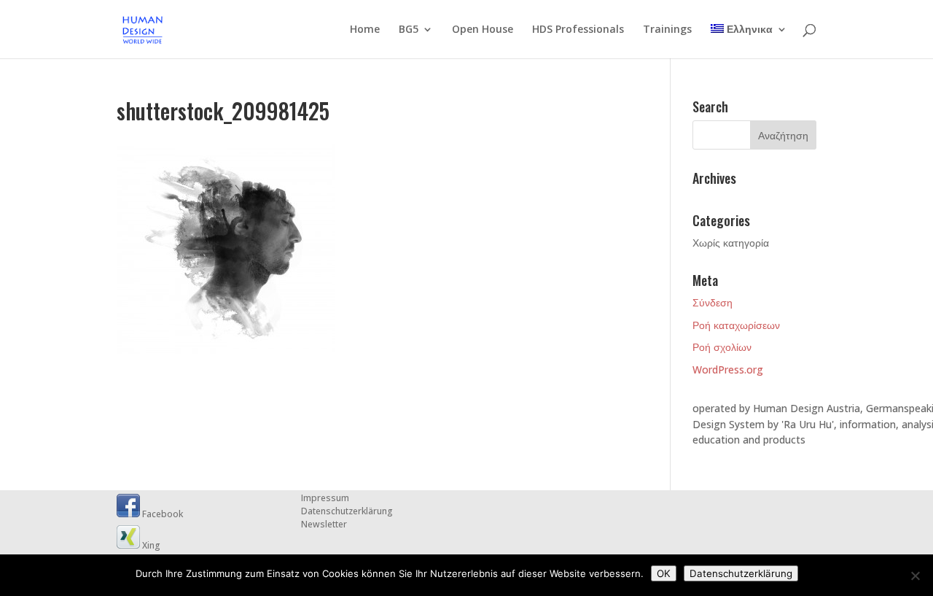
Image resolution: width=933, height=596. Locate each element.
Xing (150, 545)
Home (365, 30)
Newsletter (324, 524)
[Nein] (914, 575)
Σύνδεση (712, 302)
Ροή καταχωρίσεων (736, 325)
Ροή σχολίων (722, 347)
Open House (482, 30)
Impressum (325, 498)
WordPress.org (727, 369)
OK (664, 573)
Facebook (161, 514)
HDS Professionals (578, 30)
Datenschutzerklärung (347, 511)
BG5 (408, 30)
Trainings (667, 30)
